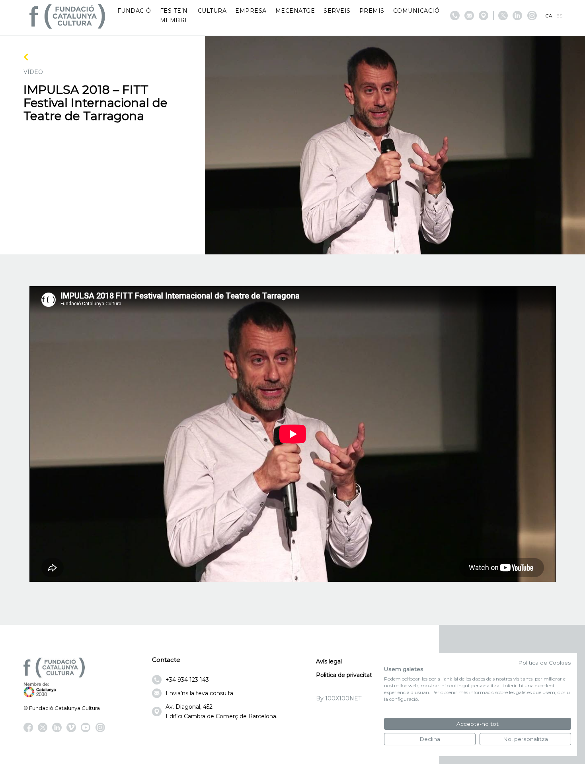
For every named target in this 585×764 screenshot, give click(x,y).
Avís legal (329, 661)
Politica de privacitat (344, 675)
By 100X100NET (338, 698)
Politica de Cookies (544, 662)
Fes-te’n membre (174, 15)
